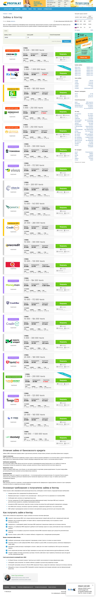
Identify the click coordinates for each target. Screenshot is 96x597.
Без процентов (78, 139)
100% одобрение (89, 134)
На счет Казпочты (88, 108)
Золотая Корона (79, 107)
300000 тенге (89, 73)
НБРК (91, 30)
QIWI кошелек (89, 102)
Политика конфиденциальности (25, 587)
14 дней (76, 85)
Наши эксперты (52, 587)
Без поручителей (89, 129)
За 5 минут (90, 113)
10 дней (77, 83)
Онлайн (77, 117)
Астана (76, 160)
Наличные (77, 103)
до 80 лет (90, 96)
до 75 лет (91, 95)
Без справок (78, 132)
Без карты (90, 115)
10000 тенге (78, 68)
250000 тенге (90, 72)
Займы (24, 9)
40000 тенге (78, 73)
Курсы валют (8, 9)
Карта (76, 102)
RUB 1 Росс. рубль (51, 6)
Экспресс (77, 143)
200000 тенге (89, 70)
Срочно (76, 145)
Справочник (48, 9)
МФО (30, 9)
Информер (13, 587)
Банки (40, 9)
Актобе (76, 155)
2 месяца (91, 82)
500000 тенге (89, 75)
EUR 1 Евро (49, 4)
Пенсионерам (78, 120)
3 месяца (91, 83)
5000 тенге (77, 67)
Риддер (91, 153)
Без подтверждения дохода (79, 129)
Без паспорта (89, 128)
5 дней (76, 80)
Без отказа (77, 135)
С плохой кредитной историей (90, 145)
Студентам (77, 118)
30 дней (77, 88)
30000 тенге (78, 72)
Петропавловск (89, 152)
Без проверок (78, 137)
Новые (76, 115)
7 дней (76, 82)
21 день (76, 86)
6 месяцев (90, 85)
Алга (76, 156)
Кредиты (17, 9)
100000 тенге (90, 67)
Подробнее (12, 59)
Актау (76, 153)
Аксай (76, 152)
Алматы (76, 158)
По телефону (90, 135)
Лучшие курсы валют (81, 13)
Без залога (77, 134)
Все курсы (77, 30)
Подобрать (66, 41)
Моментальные (89, 126)
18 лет (76, 93)
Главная (5, 13)
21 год (91, 93)
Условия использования (41, 587)
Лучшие (91, 124)
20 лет (76, 96)
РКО (34, 9)
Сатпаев (91, 158)
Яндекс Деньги (89, 103)
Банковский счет (79, 105)
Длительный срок (88, 88)
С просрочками (78, 126)
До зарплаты (78, 113)
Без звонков (78, 142)
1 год (92, 86)
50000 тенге (78, 75)
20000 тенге (78, 70)
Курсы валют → (50, 0)
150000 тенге (90, 68)
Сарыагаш (90, 156)
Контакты (6, 587)
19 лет (76, 95)
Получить (63, 54)
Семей (91, 160)
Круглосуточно (78, 140)
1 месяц (91, 80)
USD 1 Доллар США (51, 2)
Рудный (91, 155)
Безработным (78, 124)
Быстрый (91, 123)
